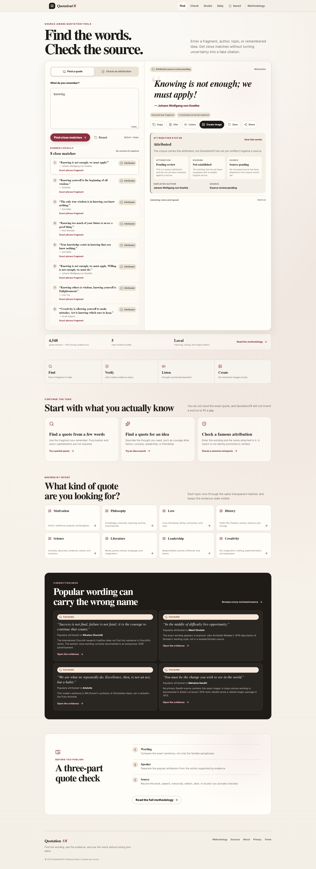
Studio (208, 5)
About (246, 839)
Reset (103, 137)
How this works (253, 139)
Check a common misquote (217, 451)
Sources (235, 839)
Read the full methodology (155, 800)
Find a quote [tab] (74, 71)
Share (252, 124)
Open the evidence (68, 654)
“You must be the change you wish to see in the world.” (203, 676)
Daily (220, 5)
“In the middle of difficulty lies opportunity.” (196, 624)
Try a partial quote (59, 451)
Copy (160, 124)
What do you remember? (65, 82)
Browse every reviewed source (240, 602)
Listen (192, 124)
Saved (237, 5)
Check (194, 5)
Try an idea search (135, 451)
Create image (214, 124)
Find (182, 5)
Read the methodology (250, 341)
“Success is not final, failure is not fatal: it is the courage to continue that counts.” (101, 626)
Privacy (257, 839)
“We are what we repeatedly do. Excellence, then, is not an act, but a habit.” (104, 679)
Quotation (56, 841)
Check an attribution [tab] (118, 71)
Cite (175, 124)
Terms (268, 839)
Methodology (256, 5)
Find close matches (68, 137)
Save (235, 124)
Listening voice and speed (208, 200)
